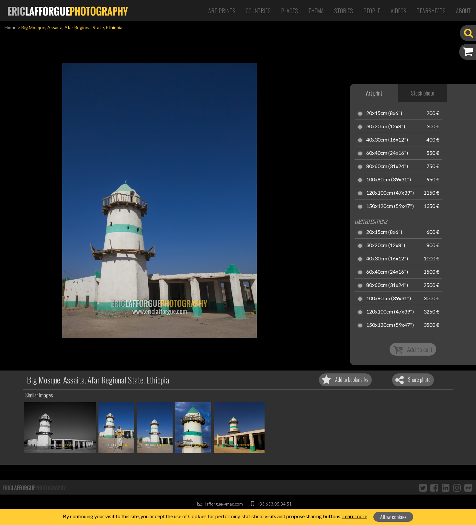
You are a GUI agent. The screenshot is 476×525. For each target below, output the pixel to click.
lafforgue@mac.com (223, 504)
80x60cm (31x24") (387, 166)
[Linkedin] (445, 487)
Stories (343, 10)
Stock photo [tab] (422, 93)
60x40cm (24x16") (387, 153)
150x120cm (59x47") (390, 206)
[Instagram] (457, 487)
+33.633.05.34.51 (273, 504)
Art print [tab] (374, 93)
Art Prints (221, 10)
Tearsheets (431, 10)
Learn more (354, 516)
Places (289, 10)
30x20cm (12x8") (385, 126)
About (463, 10)
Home (11, 27)
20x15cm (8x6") (384, 113)
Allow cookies (393, 517)
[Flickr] (468, 487)
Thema (316, 10)
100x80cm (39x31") (388, 179)
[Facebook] (434, 487)
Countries (258, 10)
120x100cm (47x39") (390, 193)
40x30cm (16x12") (387, 140)
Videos (398, 10)
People (371, 10)
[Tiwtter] (423, 487)
